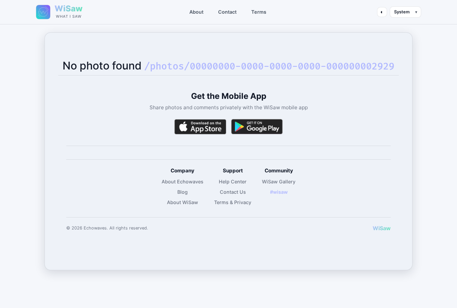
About (196, 12)
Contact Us (233, 192)
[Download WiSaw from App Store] (200, 127)
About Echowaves (182, 181)
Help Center (233, 181)
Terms (258, 12)
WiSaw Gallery (278, 181)
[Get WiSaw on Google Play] (257, 127)
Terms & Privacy (232, 202)
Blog (182, 192)
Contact (227, 12)
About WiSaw (182, 202)
